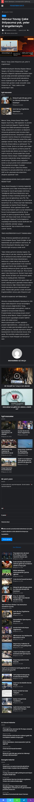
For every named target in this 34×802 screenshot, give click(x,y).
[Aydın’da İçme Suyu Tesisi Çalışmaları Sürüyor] (7, 709)
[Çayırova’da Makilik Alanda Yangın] (7, 685)
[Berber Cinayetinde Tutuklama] (7, 701)
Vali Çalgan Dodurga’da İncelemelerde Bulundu (21, 676)
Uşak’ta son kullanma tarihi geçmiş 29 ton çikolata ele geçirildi (25, 460)
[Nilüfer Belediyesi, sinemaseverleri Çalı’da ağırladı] (7, 573)
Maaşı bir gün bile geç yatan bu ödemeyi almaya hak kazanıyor (22, 100)
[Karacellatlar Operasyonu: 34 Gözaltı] (8, 425)
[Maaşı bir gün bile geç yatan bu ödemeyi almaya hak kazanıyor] (6, 100)
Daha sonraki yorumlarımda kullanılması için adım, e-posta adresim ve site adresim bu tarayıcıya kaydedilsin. (16, 531)
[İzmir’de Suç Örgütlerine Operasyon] (6, 111)
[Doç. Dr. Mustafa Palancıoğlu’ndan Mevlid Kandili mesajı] (7, 598)
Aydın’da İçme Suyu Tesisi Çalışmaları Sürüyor (21, 708)
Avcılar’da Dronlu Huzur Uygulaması (24, 432)
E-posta (4, 515)
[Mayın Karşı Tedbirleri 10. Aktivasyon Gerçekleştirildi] (25, 443)
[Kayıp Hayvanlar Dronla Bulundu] (8, 462)
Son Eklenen (17, 547)
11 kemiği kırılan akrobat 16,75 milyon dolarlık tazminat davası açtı (21, 555)
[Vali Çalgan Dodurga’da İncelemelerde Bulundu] (7, 677)
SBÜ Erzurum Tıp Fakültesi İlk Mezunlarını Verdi (7, 451)
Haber (11, 12)
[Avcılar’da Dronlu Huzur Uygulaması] (25, 425)
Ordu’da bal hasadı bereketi (22, 579)
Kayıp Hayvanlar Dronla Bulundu (6, 469)
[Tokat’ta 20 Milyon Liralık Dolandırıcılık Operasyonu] (7, 654)
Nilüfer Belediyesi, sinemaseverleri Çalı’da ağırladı (18, 1)
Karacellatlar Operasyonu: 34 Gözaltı (6, 432)
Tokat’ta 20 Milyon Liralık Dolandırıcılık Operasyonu (22, 653)
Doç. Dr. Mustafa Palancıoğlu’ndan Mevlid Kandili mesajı (21, 598)
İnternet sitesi (5, 522)
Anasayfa (6, 12)
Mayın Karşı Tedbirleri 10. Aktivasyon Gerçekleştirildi (25, 451)
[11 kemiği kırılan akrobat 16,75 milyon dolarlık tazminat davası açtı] (7, 555)
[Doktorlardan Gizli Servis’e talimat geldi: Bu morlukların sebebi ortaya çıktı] (7, 564)
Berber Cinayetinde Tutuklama (19, 700)
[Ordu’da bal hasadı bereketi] (7, 581)
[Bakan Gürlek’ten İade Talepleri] (7, 693)
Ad (2, 508)
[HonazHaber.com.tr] (17, 6)
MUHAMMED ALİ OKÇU (10, 30)
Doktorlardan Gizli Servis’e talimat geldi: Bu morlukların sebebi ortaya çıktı (22, 564)
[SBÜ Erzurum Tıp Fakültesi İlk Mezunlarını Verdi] (8, 443)
